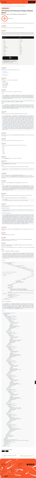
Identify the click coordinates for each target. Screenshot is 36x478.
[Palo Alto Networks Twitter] (31, 465)
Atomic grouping (5, 71)
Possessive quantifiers (5, 75)
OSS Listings (3, 472)
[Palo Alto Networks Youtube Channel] (33, 465)
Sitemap (2, 473)
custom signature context (13, 240)
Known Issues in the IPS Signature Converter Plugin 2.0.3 (19, 6)
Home (2, 5)
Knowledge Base (12, 471)
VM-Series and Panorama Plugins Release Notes (8, 5)
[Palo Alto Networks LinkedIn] (29, 465)
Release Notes (3, 467)
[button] (35, 382)
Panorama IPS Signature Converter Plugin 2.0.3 (7, 6)
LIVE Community (12, 470)
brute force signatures (29, 175)
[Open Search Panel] (24, 2)
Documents (19, 470)
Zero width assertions (5, 72)
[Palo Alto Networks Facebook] (27, 465)
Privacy (19, 466)
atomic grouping (8, 166)
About (10, 466)
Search (2, 468)
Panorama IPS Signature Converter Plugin (19, 5)
